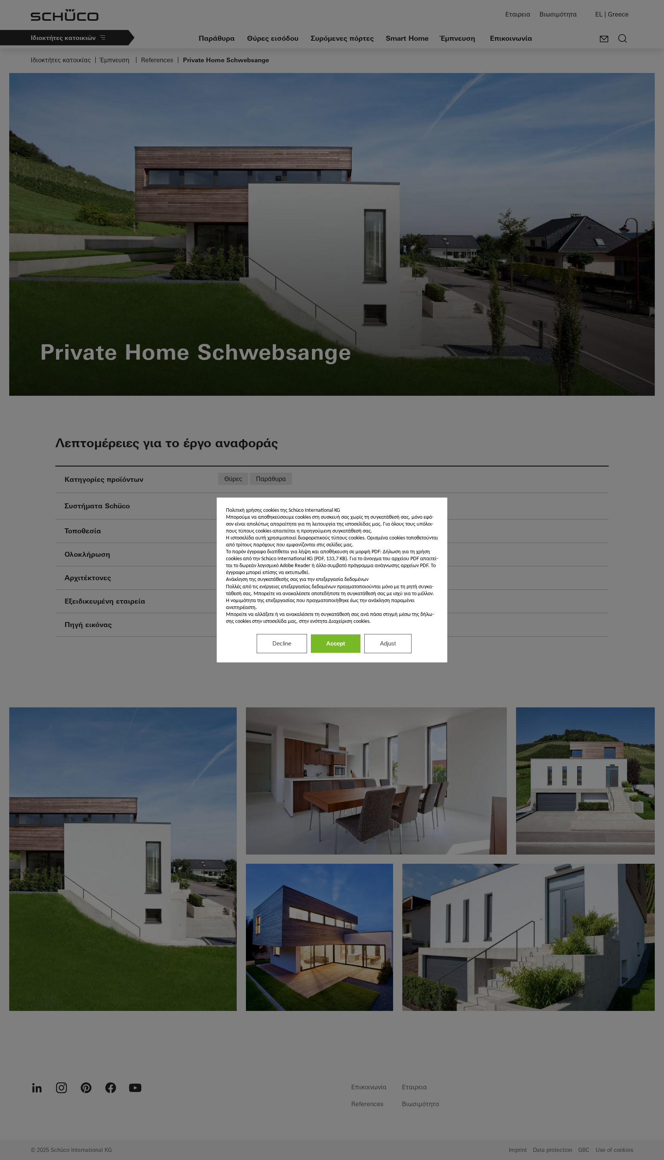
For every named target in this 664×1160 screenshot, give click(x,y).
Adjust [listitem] (388, 643)
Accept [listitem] (335, 643)
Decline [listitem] (281, 643)
